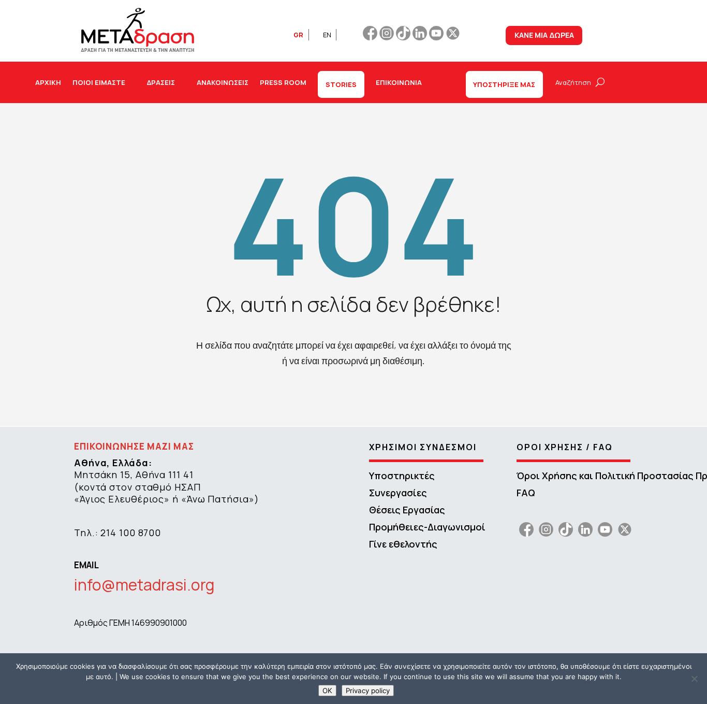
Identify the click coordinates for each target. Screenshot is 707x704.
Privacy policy (368, 690)
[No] (694, 678)
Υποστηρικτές (402, 475)
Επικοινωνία (399, 82)
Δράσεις (161, 82)
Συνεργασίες (398, 492)
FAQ (526, 492)
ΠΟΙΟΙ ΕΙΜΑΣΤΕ (98, 82)
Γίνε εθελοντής (403, 544)
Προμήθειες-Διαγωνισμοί (427, 527)
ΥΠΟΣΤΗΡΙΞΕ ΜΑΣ (504, 84)
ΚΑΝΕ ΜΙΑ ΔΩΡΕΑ (544, 35)
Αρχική (48, 82)
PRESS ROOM (283, 82)
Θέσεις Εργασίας (407, 510)
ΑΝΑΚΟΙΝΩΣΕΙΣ (222, 82)
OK (327, 690)
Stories (341, 84)
